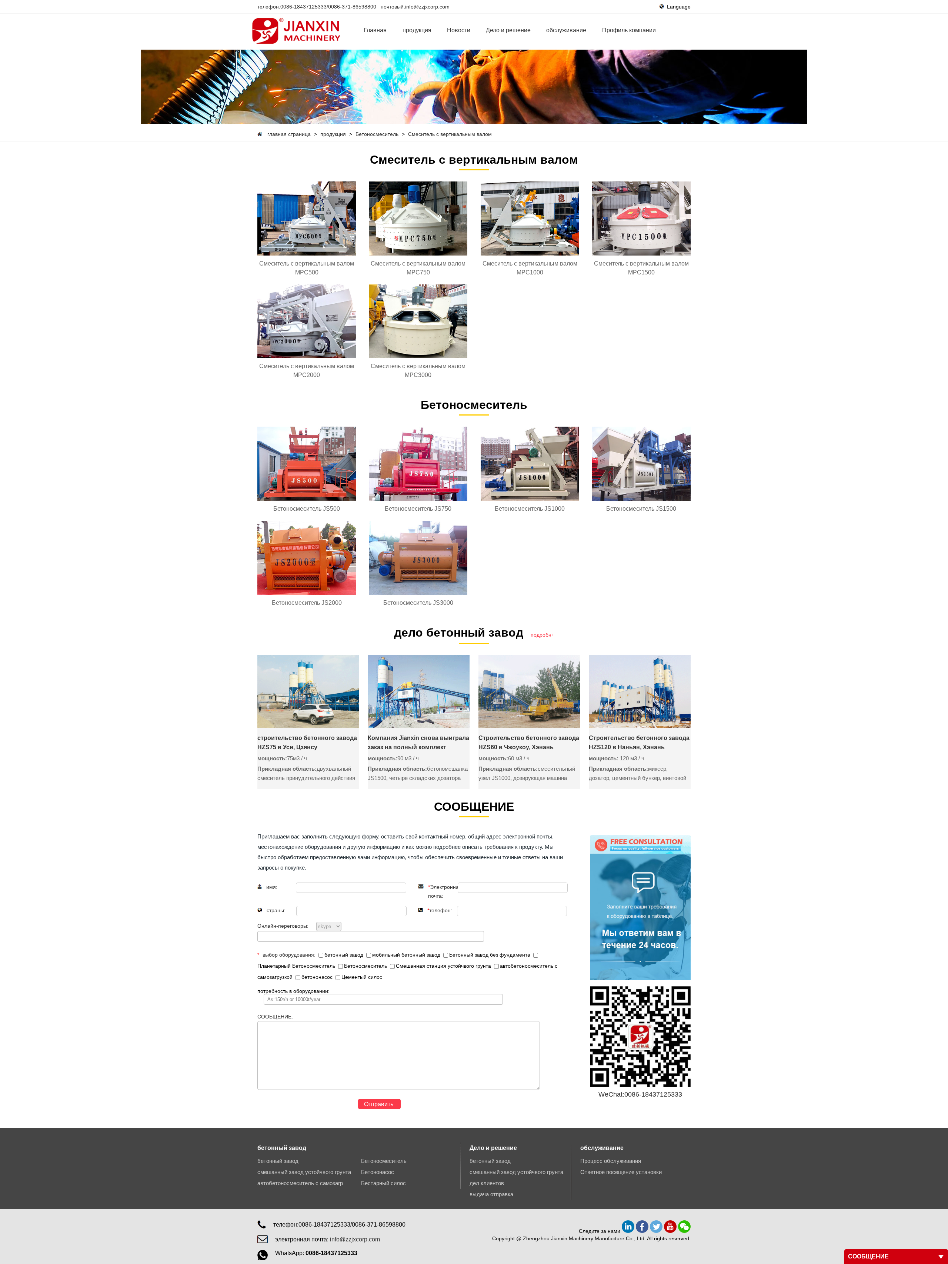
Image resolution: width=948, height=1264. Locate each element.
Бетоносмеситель (377, 134)
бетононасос (317, 977)
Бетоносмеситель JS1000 (530, 509)
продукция (417, 30)
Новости (458, 30)
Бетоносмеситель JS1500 (641, 509)
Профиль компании (629, 30)
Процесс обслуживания (610, 1161)
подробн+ (542, 635)
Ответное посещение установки (621, 1172)
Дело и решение (508, 30)
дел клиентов (487, 1183)
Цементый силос (361, 977)
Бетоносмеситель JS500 (306, 509)
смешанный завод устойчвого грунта (304, 1172)
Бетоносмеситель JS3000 (418, 603)
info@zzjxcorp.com (427, 7)
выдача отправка (491, 1194)
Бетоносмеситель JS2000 (307, 603)
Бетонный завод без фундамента (490, 955)
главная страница (289, 134)
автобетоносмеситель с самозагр (300, 1183)
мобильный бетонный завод (407, 955)
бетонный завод (344, 955)
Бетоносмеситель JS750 (418, 509)
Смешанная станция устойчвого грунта (444, 966)
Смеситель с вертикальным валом (450, 134)
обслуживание (566, 30)
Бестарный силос (383, 1183)
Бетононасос (377, 1172)
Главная (375, 30)
